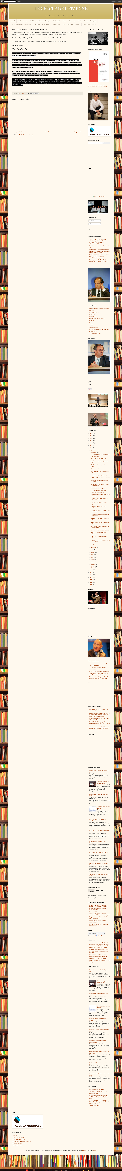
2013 (91, 570)
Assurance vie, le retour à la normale (103, 807)
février (93, 564)
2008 (91, 582)
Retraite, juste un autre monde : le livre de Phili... (99, 499)
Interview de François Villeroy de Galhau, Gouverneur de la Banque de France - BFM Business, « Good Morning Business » (98, 907)
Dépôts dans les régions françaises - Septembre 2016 (98, 921)
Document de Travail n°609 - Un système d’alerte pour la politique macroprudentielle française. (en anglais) (99, 913)
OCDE (91, 325)
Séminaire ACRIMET (94, 1105)
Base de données (17, 1143)
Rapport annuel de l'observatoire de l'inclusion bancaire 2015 (98, 917)
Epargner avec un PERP (42, 24)
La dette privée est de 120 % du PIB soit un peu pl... (100, 484)
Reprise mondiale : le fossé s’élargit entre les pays (99, 961)
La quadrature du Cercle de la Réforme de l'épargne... (98, 491)
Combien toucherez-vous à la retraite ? (21, 24)
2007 (91, 584)
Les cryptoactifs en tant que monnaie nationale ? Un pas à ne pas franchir (98, 955)
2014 (91, 448)
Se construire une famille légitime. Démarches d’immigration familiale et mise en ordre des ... (99, 1101)
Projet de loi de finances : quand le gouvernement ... (99, 503)
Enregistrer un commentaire (21, 103)
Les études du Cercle (75, 21)
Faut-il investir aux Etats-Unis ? (99, 458)
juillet (93, 552)
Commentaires (94, 224)
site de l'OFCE (93, 331)
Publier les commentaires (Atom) (27, 135)
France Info (92, 314)
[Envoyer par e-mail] (31, 93)
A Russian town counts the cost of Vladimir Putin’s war (98, 664)
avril (92, 559)
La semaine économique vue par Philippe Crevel (97, 842)
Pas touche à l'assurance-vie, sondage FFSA (98, 864)
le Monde (91, 321)
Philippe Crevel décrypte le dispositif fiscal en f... (100, 495)
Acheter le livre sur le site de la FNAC (97, 85)
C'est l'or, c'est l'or (95, 469)
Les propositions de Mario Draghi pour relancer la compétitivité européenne (99, 260)
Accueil (13, 21)
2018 (91, 438)
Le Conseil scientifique (59, 21)
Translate (100, 936)
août (92, 550)
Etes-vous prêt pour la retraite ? (71, 24)
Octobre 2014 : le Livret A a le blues (100, 478)
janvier (93, 567)
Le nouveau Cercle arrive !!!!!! (99, 475)
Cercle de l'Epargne (94, 312)
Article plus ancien (77, 132)
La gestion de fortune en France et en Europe (98, 794)
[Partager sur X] (34, 93)
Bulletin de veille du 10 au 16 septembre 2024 (99, 246)
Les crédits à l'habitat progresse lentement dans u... (99, 537)
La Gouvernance (22, 21)
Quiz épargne (56, 24)
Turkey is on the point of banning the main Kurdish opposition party (98, 674)
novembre (94, 452)
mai (92, 557)
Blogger (94, 1150)
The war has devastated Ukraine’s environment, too (97, 668)
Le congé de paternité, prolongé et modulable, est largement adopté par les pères (99, 1096)
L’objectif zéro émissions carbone (97, 958)
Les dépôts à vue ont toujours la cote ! (100, 461)
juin (92, 554)
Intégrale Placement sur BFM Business (98, 533)
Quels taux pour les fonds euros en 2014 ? (99, 480)
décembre (93, 450)
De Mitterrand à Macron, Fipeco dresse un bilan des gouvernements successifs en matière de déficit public (99, 251)
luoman (84, 1150)
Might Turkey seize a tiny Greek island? (99, 671)
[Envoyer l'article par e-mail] (28, 93)
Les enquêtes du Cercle (89, 24)
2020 (91, 433)
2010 (91, 577)
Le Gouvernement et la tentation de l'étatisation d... (100, 526)
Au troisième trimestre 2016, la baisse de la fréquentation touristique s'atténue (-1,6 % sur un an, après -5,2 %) (99, 714)
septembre (94, 547)
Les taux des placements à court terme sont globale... (100, 541)
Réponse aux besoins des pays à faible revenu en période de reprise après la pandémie (98, 951)
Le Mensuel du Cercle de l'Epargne (40, 21)
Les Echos (92, 323)
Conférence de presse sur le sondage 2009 (103, 782)
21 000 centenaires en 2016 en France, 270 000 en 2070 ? (99, 719)
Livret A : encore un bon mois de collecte (97, 820)
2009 (91, 580)
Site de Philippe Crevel (95, 333)
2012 (91, 572)
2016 (91, 443)
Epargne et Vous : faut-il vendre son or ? (100, 518)
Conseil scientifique (38, 38)
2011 (91, 575)
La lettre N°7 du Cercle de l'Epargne (100, 530)
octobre (93, 545)
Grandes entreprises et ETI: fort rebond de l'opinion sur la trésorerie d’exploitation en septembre (99, 256)
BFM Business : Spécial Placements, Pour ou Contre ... (100, 472)
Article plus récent (17, 132)
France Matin (92, 316)
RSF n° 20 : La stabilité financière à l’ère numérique (98, 925)
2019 (91, 435)
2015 (91, 445)
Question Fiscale (93, 327)
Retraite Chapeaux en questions (99, 488)
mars (92, 562)
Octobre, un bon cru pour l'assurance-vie (100, 465)
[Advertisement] (47, 117)
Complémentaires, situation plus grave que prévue (99, 853)
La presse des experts (90, 21)
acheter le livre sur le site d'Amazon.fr (97, 87)
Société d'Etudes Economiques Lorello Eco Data (99, 309)
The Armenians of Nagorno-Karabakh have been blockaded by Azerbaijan (99, 677)
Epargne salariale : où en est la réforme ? (98, 507)
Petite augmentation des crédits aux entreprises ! (100, 514)
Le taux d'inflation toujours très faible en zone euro (100, 455)
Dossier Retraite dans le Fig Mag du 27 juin (99, 771)
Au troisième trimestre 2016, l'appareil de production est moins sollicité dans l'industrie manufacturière (99, 728)
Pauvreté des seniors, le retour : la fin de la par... (100, 511)
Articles (92, 220)
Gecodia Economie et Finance (96, 318)
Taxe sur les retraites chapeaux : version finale (99, 875)
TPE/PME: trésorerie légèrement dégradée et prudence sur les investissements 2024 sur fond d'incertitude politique (97, 241)
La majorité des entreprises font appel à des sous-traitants (99, 710)
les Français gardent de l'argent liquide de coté (99, 831)
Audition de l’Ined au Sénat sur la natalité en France (98, 1092)
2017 (91, 440)
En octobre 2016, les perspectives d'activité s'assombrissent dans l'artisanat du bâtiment (99, 723)
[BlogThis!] (33, 93)
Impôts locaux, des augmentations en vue (100, 522)
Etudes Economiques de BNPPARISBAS (99, 329)
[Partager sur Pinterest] (38, 93)
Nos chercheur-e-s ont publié (96, 1089)
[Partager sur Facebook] (36, 93)
